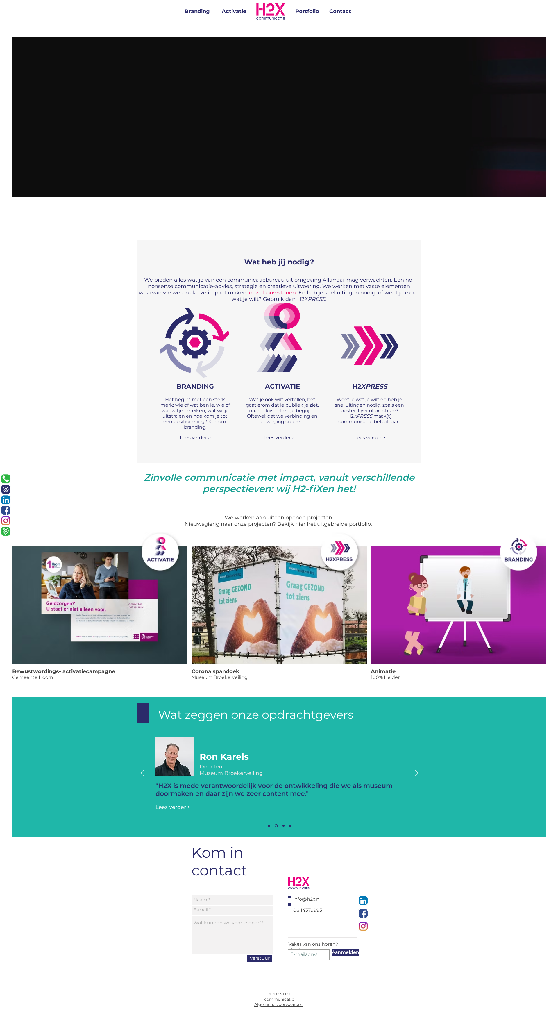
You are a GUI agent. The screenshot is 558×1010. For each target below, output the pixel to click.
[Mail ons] (6, 489)
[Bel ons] (6, 479)
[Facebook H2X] (363, 913)
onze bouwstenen (272, 292)
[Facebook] (6, 510)
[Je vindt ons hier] (6, 531)
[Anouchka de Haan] (276, 825)
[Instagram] (6, 521)
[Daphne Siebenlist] (283, 826)
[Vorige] (142, 773)
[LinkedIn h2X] (363, 900)
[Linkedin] (6, 500)
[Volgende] (416, 773)
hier (300, 524)
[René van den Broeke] (290, 826)
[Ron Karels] (269, 826)
